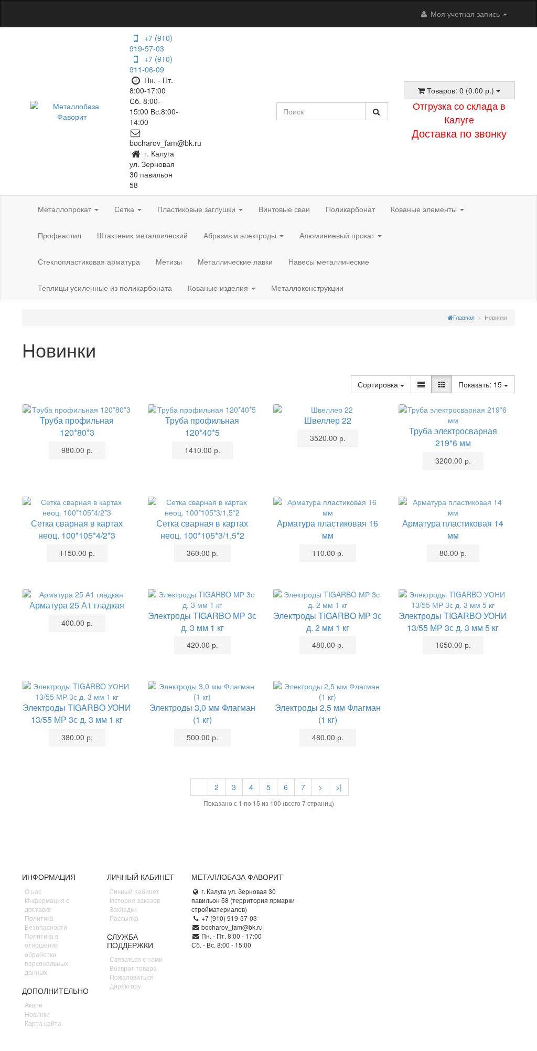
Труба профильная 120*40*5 (202, 426)
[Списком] (421, 384)
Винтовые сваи (284, 209)
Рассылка (124, 917)
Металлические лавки (235, 261)
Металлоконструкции (307, 287)
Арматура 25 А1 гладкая (76, 605)
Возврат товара (133, 967)
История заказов (135, 900)
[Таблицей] (441, 384)
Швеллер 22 (327, 420)
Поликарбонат (350, 209)
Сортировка (379, 384)
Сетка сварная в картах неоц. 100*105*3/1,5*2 (202, 529)
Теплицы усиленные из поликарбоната (105, 287)
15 (481, 384)
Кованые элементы (425, 209)
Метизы (169, 261)
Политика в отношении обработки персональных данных (46, 953)
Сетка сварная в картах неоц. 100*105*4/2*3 (77, 529)
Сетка (125, 209)
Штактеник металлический (142, 235)
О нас (33, 891)
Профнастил (59, 235)
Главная (464, 317)
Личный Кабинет (134, 891)
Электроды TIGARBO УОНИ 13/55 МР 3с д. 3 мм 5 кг (453, 621)
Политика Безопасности (46, 922)
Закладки (123, 909)
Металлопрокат (65, 209)
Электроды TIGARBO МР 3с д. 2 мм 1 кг (327, 621)
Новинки (37, 1014)
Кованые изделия (219, 287)
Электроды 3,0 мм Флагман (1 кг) (202, 713)
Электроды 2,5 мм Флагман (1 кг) (328, 713)
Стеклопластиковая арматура (89, 261)
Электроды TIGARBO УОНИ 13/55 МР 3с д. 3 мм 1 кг (77, 713)
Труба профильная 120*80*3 (77, 426)
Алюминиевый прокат (338, 235)
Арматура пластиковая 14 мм (452, 529)
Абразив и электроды (240, 235)
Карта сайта (43, 1022)
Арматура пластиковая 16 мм (327, 529)
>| (339, 787)
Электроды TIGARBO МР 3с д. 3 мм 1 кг (202, 621)
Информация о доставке (47, 904)
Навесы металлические (328, 261)
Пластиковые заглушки (197, 209)
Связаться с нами (136, 958)
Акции (33, 1004)
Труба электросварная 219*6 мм (453, 437)
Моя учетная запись (465, 13)
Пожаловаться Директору (131, 981)
